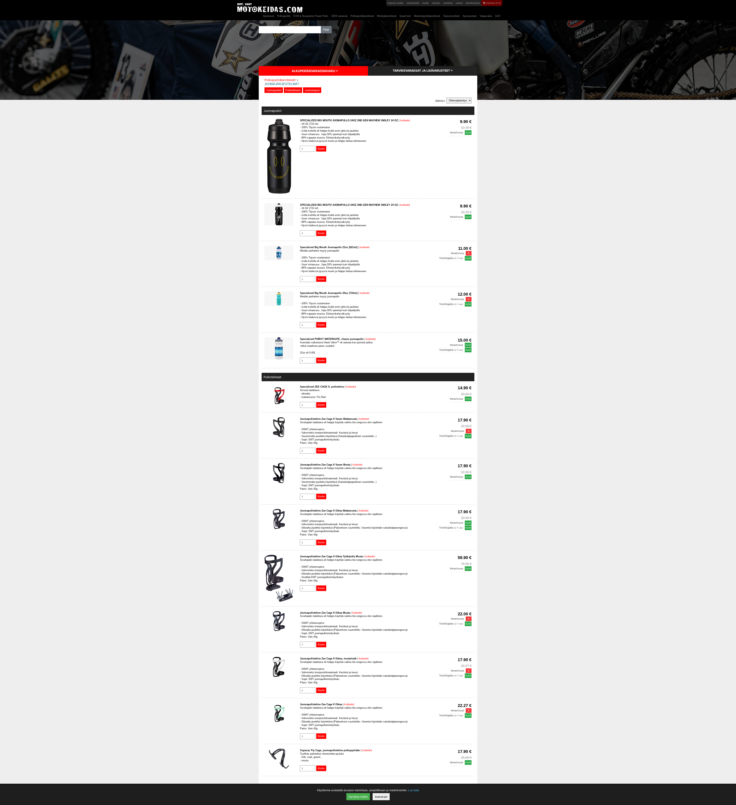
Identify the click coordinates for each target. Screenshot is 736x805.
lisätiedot (405, 120)
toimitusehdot (473, 3)
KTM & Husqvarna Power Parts (310, 16)
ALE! (498, 16)
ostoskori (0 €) (493, 3)
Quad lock (405, 16)
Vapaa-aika (486, 16)
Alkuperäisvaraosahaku (314, 71)
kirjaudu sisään (396, 3)
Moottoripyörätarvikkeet (427, 16)
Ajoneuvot (268, 16)
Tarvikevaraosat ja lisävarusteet (422, 70)
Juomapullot (273, 90)
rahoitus (436, 3)
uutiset (459, 3)
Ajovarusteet (470, 16)
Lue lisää (413, 790)
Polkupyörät (283, 16)
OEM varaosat (339, 16)
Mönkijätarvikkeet (387, 16)
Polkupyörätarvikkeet (362, 16)
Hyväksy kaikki (358, 796)
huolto (425, 3)
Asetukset (381, 796)
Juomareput (312, 90)
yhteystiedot (413, 3)
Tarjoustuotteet (451, 16)
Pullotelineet (293, 90)
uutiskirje (448, 3)
